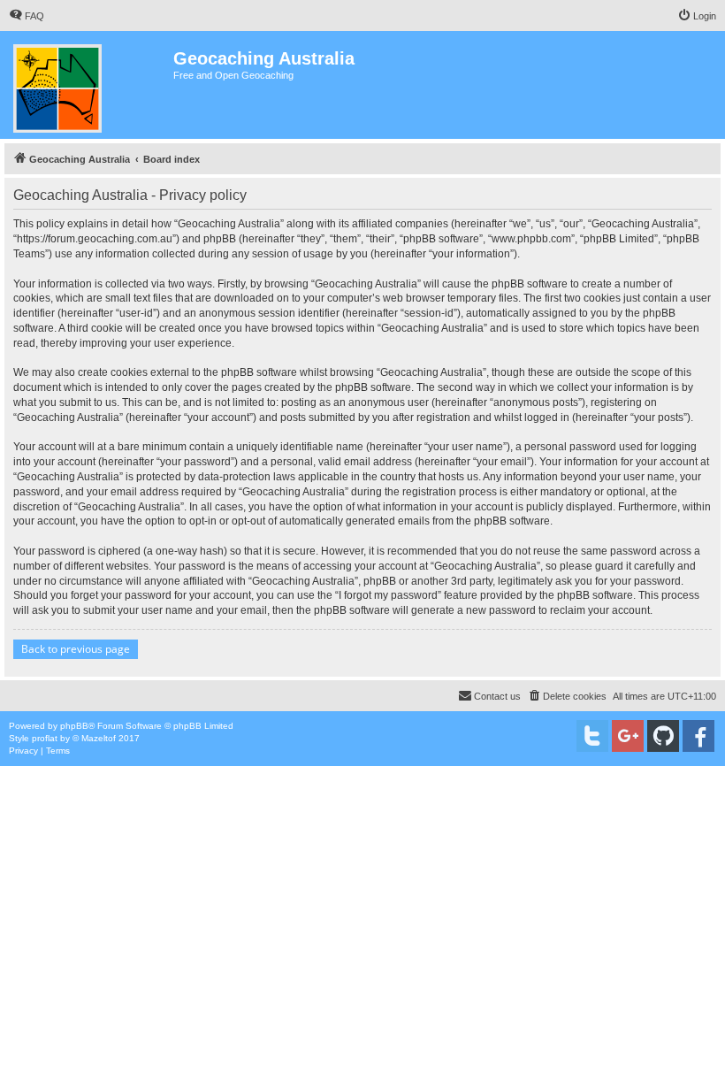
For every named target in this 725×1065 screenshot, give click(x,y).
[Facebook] (698, 736)
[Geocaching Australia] (88, 84)
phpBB (74, 726)
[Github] (663, 736)
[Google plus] (628, 736)
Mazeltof (98, 738)
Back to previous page (75, 648)
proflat (44, 738)
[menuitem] (26, 16)
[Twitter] (592, 736)
